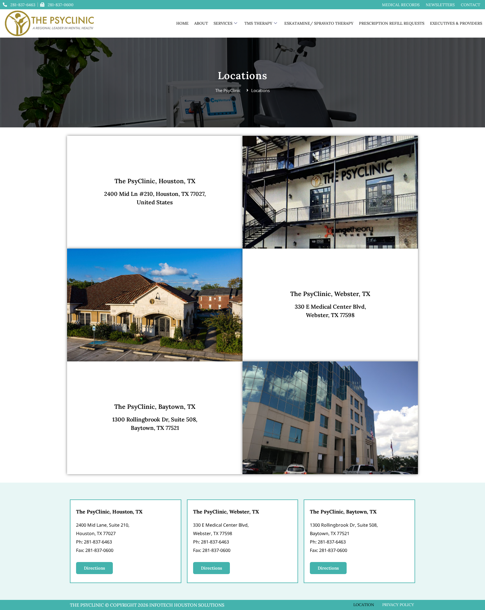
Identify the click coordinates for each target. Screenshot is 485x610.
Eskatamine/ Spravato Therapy (318, 23)
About (201, 23)
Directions (94, 568)
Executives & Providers (456, 23)
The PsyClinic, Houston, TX (155, 181)
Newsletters (440, 4)
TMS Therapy (258, 23)
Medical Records (401, 4)
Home (182, 23)
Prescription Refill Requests (391, 23)
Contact (470, 4)
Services (223, 23)
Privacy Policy (398, 604)
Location (363, 604)
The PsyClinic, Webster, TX (330, 294)
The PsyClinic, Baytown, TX (154, 407)
